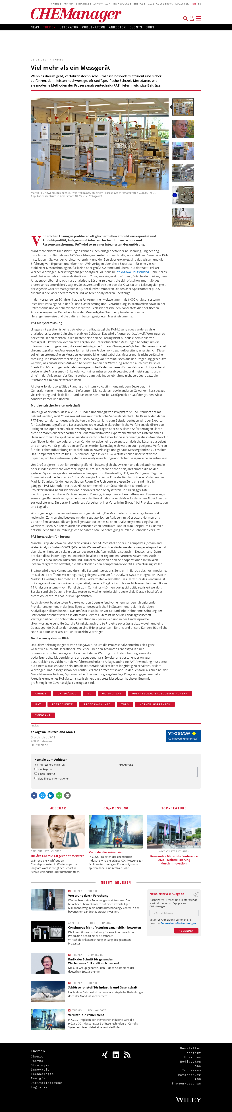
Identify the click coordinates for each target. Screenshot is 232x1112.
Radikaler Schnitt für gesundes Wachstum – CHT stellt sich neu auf (93, 961)
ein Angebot (45, 769)
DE (194, 3)
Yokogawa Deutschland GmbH (53, 732)
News (35, 27)
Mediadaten (190, 1061)
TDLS (125, 704)
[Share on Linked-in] (50, 795)
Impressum (191, 1070)
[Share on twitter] (42, 795)
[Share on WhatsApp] (59, 795)
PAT (38, 704)
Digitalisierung (160, 3)
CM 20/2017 (67, 693)
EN (199, 3)
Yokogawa (43, 715)
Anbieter (117, 27)
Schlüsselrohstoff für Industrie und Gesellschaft (102, 987)
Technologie (122, 3)
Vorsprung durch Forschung (88, 896)
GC (89, 693)
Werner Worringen (155, 704)
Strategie (83, 3)
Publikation (93, 27)
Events (136, 27)
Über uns (192, 1057)
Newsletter (190, 1048)
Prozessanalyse (97, 704)
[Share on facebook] (34, 795)
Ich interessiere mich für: (49, 764)
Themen (49, 27)
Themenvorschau (186, 1083)
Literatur (68, 27)
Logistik (182, 3)
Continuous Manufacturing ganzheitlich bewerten (104, 927)
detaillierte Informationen (53, 778)
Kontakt (194, 1053)
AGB (198, 1079)
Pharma (68, 3)
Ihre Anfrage (125, 764)
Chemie (56, 3)
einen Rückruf (46, 774)
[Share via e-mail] (67, 795)
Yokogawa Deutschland (133, 272)
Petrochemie (62, 704)
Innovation (101, 3)
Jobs (150, 27)
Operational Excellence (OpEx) (159, 693)
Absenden (186, 930)
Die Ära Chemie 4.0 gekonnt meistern (57, 856)
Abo (198, 1066)
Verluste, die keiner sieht (107, 852)
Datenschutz (189, 1075)
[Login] (192, 18)
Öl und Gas (111, 693)
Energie (139, 3)
